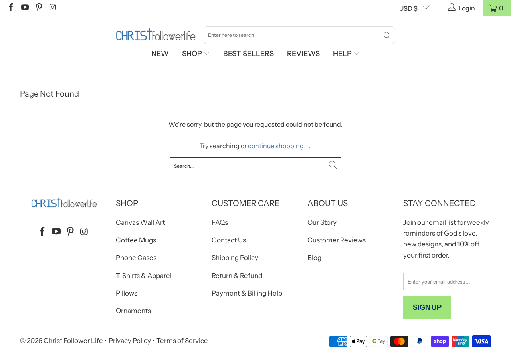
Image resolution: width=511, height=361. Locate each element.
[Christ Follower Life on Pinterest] (38, 8)
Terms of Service (182, 341)
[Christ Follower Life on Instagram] (52, 8)
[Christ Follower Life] (156, 35)
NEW (160, 53)
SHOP (193, 53)
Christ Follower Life (73, 341)
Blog (314, 258)
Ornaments (133, 311)
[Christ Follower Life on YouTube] (24, 8)
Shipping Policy (235, 258)
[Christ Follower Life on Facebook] (10, 8)
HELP (343, 53)
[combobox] (299, 35)
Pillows (126, 293)
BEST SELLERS (248, 53)
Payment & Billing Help (247, 293)
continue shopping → (279, 146)
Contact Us (229, 240)
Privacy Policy (130, 341)
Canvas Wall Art (140, 222)
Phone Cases (136, 258)
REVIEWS (303, 53)
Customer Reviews (336, 240)
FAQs (220, 222)
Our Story (322, 222)
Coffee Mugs (136, 240)
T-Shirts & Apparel (144, 276)
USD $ (408, 8)
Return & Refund (237, 276)
